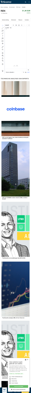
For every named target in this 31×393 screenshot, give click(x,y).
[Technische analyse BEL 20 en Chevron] (15, 316)
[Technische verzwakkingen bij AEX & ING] (15, 256)
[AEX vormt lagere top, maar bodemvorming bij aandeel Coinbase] (15, 135)
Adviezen (13, 20)
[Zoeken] (25, 2)
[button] (29, 2)
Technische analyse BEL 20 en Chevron (13, 317)
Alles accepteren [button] (18, 386)
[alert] (19, 375)
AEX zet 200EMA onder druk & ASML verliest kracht (14, 198)
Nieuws (20, 20)
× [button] (27, 359)
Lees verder (17, 371)
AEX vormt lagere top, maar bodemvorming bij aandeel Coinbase (15, 138)
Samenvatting (5, 20)
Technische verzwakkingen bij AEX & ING (13, 258)
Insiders (27, 20)
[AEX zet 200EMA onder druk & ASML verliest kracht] (15, 196)
